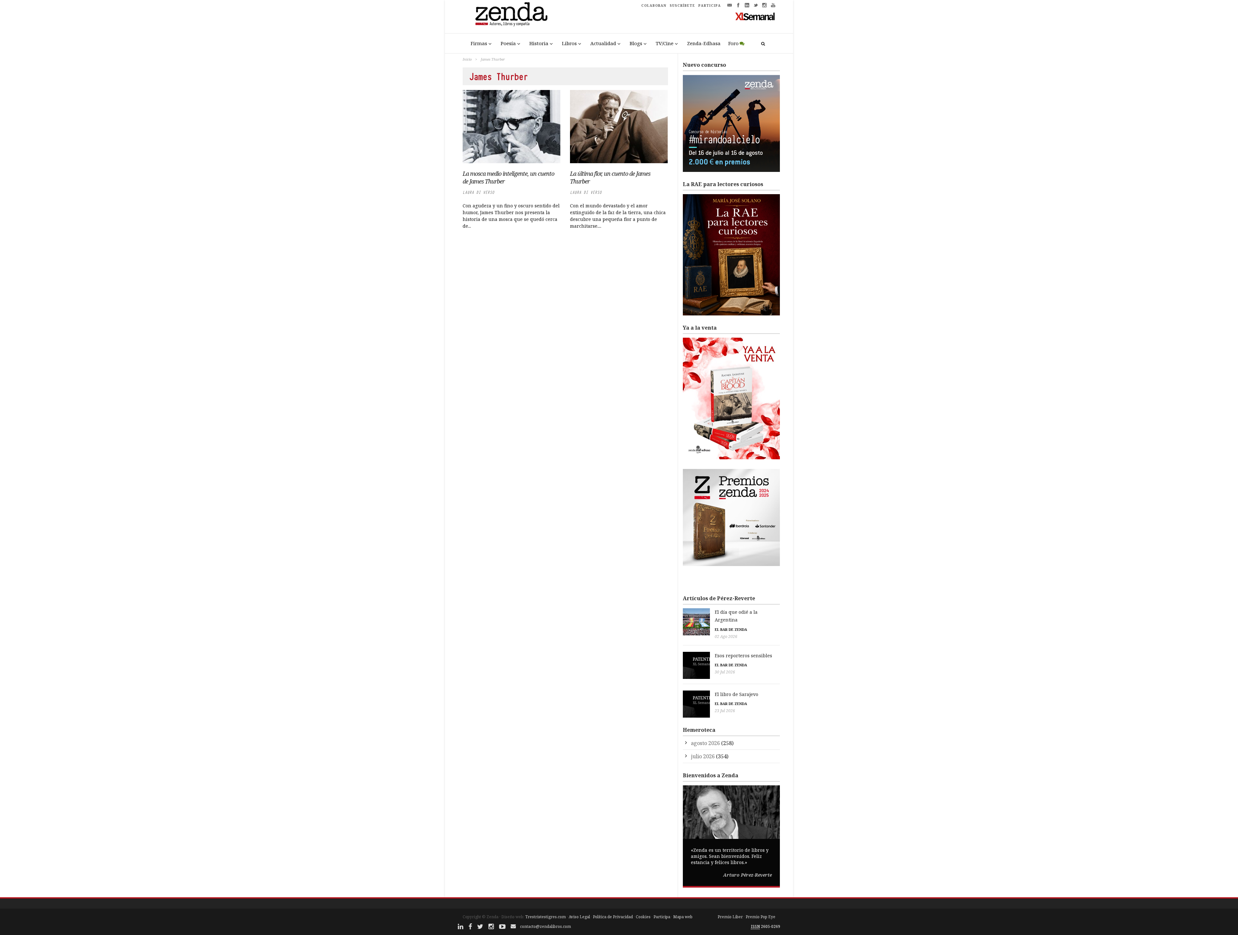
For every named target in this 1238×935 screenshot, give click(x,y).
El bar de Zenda (731, 629)
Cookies (643, 917)
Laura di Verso (478, 192)
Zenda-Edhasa (704, 43)
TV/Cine (664, 43)
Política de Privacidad (613, 917)
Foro (733, 43)
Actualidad (603, 43)
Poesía (508, 43)
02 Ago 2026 (726, 636)
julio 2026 (703, 756)
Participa (661, 917)
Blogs (636, 43)
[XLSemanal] (755, 16)
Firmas (479, 43)
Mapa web (683, 917)
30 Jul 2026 (725, 672)
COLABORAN (653, 5)
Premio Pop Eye (760, 917)
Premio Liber (730, 917)
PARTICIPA (709, 5)
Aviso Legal (579, 917)
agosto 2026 (705, 743)
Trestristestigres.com (545, 917)
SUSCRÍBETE (682, 5)
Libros (569, 43)
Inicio (467, 59)
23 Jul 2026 (725, 710)
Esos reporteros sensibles (743, 655)
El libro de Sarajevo (736, 694)
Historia (538, 43)
